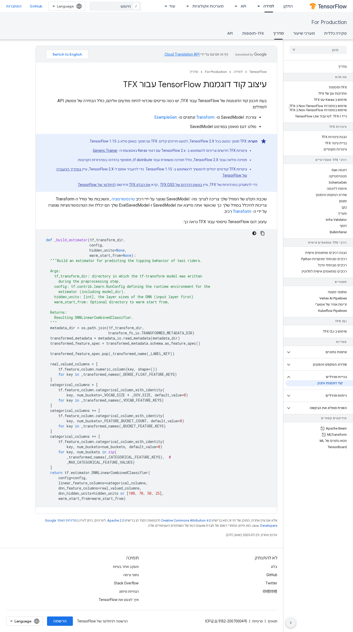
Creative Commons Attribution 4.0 (186, 520)
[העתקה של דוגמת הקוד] (262, 233)
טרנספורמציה (123, 199)
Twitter (271, 583)
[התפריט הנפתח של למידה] (257, 6)
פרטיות (257, 621)
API (243, 6)
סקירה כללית (335, 33)
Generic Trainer (105, 150)
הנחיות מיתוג (129, 591)
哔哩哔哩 (270, 591)
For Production (329, 22)
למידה (268, 6)
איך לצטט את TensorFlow (119, 600)
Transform (205, 117)
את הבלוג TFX (139, 185)
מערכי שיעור (304, 33)
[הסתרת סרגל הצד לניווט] (291, 623)
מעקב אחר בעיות (126, 567)
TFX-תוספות (253, 33)
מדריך (278, 33)
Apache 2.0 (115, 520)
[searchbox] (318, 50)
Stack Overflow (126, 583)
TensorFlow (258, 72)
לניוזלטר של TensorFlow (97, 185)
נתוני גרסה (131, 575)
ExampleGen (165, 117)
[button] (322, 352)
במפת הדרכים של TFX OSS (181, 185)
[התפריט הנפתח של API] (234, 6)
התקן (288, 6)
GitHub (36, 6)
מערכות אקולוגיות (208, 6)
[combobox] (115, 6)
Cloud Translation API (182, 54)
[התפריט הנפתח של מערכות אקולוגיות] (186, 6)
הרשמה (60, 621)
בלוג (274, 567)
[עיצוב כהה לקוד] (254, 233)
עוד (172, 6)
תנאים (272, 621)
